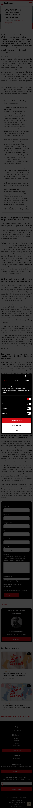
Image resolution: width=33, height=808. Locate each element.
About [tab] (27, 380)
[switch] (29, 404)
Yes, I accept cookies (16, 420)
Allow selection (16, 425)
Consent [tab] (6, 380)
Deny (16, 430)
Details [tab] (16, 380)
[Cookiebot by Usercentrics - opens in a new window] (24, 376)
